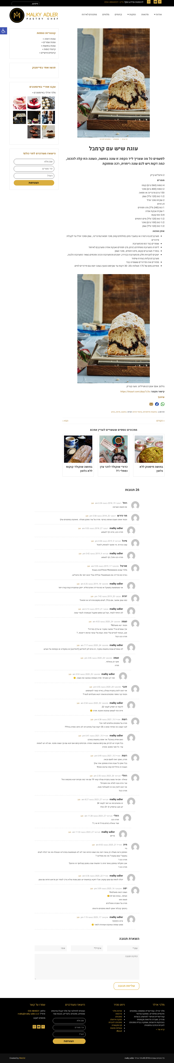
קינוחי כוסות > (49, 49)
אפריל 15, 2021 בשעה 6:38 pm (107, 719)
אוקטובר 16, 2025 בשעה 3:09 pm (108, 888)
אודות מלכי (117, 1010)
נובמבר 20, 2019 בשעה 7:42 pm (108, 596)
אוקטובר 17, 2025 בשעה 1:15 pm (94, 917)
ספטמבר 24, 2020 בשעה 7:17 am (94, 645)
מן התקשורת (117, 1025)
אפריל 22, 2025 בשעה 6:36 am (95, 875)
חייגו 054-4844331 (114, 2)
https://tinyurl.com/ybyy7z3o (135, 391)
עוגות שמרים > (48, 42)
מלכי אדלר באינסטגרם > (44, 92)
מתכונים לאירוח (105, 139)
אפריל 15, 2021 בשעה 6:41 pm (95, 735)
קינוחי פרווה (137, 411)
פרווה (118, 411)
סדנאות (119, 1013)
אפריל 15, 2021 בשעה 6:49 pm (107, 755)
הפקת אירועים (116, 1019)
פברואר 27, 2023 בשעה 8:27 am (95, 799)
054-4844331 (34, 1010)
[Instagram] (148, 2)
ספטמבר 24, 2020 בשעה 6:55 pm (107, 687)
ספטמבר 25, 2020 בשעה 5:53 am (86, 674)
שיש (113, 411)
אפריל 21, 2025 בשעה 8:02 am (109, 844)
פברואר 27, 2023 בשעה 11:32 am (86, 832)
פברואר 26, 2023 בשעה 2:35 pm (107, 775)
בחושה (124, 411)
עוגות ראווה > (49, 39)
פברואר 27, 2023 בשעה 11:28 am (98, 815)
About (119, 1030)
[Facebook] (159, 2)
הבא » (65, 420)
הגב (92, 503)
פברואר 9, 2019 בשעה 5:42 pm (95, 553)
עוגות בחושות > (48, 46)
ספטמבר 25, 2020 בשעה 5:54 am (94, 703)
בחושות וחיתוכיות (150, 411)
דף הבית (124, 139)
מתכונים (116, 139)
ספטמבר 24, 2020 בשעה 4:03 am (106, 621)
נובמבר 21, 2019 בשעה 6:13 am (95, 609)
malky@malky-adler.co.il (28, 1013)
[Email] (151, 404)
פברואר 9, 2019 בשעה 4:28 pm (108, 541)
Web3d (22, 1058)
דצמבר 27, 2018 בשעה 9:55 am (95, 528)
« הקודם (160, 420)
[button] (3, 30)
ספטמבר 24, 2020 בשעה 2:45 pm (98, 658)
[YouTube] (155, 2)
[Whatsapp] (162, 404)
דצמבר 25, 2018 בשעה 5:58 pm (103, 515)
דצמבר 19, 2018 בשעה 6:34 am (108, 503)
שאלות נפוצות (116, 1028)
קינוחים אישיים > (47, 53)
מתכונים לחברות (115, 1022)
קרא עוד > (160, 1029)
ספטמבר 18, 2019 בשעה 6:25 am (94, 583)
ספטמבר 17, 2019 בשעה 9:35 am (105, 566)
